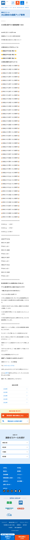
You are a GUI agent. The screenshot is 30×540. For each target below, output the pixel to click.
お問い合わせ (6, 484)
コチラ (7, 373)
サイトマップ (4, 522)
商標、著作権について (13, 522)
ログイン (13, 3)
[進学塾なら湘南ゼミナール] (21, 503)
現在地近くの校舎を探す (15, 421)
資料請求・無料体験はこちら (15, 415)
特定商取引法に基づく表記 (9, 525)
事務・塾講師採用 (18, 527)
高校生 (5, 471)
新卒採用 (25, 525)
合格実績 (5, 474)
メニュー (27, 3)
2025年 (5, 392)
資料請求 (17, 3)
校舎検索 (22, 3)
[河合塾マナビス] (9, 508)
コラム (19, 478)
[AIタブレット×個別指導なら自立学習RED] (21, 509)
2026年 (5, 389)
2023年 (5, 399)
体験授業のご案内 (8, 478)
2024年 (5, 396)
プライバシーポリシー (24, 522)
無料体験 (22, 537)
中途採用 (10, 527)
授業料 (19, 471)
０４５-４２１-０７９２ (9, 365)
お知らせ (5, 481)
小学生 (5, 468)
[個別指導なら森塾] (9, 503)
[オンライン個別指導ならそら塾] (9, 515)
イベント (19, 474)
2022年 (5, 402)
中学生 (19, 468)
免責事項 (19, 525)
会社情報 (19, 481)
